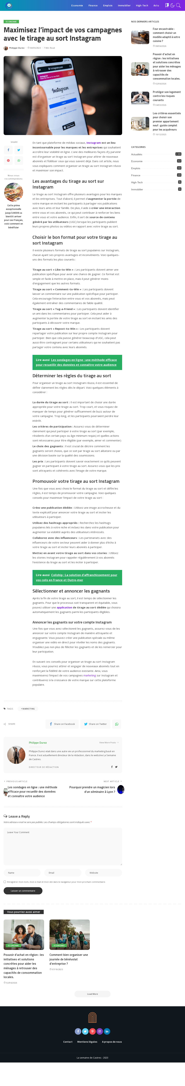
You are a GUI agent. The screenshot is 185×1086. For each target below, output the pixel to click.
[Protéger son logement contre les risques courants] (140, 98)
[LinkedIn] (107, 1031)
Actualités (136, 154)
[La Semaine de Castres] (9, 5)
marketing (89, 675)
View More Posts (107, 742)
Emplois (135, 168)
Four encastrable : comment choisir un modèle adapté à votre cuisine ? (166, 35)
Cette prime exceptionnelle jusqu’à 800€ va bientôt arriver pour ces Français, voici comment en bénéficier (13, 216)
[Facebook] (8, 150)
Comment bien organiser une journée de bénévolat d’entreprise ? (69, 959)
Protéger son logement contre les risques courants (167, 96)
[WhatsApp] (18, 160)
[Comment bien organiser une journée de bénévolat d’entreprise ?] (70, 935)
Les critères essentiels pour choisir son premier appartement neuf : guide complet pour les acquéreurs (167, 121)
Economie (11, 21)
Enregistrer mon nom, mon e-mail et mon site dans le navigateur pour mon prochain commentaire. (56, 881)
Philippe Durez (17, 48)
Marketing (29, 708)
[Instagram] (99, 1031)
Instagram (94, 142)
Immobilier (137, 189)
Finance (135, 175)
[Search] (178, 5)
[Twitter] (18, 150)
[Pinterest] (8, 160)
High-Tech (137, 182)
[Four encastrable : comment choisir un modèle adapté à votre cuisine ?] (140, 37)
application (64, 607)
